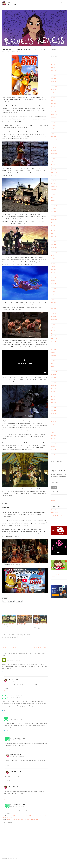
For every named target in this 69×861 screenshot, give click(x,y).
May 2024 (53, 131)
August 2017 (53, 355)
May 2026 (53, 64)
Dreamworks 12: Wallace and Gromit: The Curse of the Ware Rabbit (40, 625)
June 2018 (53, 327)
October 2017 (53, 349)
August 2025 (53, 89)
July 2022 (53, 191)
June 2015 (53, 427)
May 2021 (53, 230)
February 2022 (54, 205)
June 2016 (53, 393)
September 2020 (54, 252)
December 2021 (54, 211)
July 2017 (53, 357)
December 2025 (54, 78)
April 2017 (53, 366)
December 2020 (54, 244)
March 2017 (53, 369)
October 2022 (53, 183)
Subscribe (54, 487)
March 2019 (53, 302)
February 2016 (54, 405)
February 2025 (54, 106)
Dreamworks (27, 634)
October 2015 (53, 416)
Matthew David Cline (14, 695)
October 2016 (53, 382)
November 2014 (54, 446)
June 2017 (53, 360)
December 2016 (54, 377)
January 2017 (53, 374)
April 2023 (53, 167)
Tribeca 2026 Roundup (55, 512)
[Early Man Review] (24, 619)
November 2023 (54, 147)
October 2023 (53, 150)
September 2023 (54, 153)
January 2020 (53, 274)
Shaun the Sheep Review (8, 623)
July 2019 (53, 291)
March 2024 (53, 136)
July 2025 (53, 92)
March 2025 (53, 103)
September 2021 (54, 219)
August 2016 (53, 388)
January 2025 (53, 108)
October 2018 (53, 316)
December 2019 (54, 277)
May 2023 (53, 164)
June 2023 (53, 161)
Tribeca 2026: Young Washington (57, 515)
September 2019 (54, 286)
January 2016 (53, 407)
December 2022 (54, 178)
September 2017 (54, 352)
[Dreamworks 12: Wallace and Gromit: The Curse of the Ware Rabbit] (40, 619)
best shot (15, 632)
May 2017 (53, 363)
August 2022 (53, 189)
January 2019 (53, 308)
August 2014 (53, 454)
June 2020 (53, 261)
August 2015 (53, 421)
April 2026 (53, 67)
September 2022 (54, 186)
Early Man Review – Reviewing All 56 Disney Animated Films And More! (22, 819)
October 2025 (53, 84)
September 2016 (54, 385)
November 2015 (54, 413)
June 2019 (53, 294)
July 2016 (53, 391)
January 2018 (53, 341)
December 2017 (54, 344)
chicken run (19, 634)
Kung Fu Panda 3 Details (40, 647)
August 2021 (53, 222)
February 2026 (54, 72)
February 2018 (54, 338)
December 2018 (54, 310)
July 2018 (53, 324)
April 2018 (53, 333)
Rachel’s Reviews (56, 461)
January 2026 (53, 75)
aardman (9, 632)
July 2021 (53, 225)
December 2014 (54, 443)
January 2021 (53, 241)
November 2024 (54, 114)
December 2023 (54, 144)
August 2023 (53, 156)
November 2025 (54, 81)
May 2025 (53, 97)
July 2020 (53, 258)
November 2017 (54, 346)
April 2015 (53, 432)
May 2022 (53, 197)
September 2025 (54, 86)
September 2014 (54, 452)
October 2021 (53, 216)
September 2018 (54, 319)
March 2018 (53, 335)
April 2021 (53, 233)
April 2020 (53, 266)
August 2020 (53, 255)
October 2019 (53, 283)
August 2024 (53, 122)
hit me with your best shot (9, 637)
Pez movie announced (9, 647)
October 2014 (53, 449)
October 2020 (53, 250)
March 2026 (53, 70)
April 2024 (53, 133)
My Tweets (53, 500)
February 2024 (54, 139)
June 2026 (53, 61)
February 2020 (54, 272)
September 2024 (54, 120)
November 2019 (54, 280)
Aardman (4, 634)
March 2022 (53, 203)
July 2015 (53, 424)
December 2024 (54, 111)
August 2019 (53, 288)
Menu (65, 2)
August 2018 (53, 322)
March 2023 (53, 169)
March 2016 (53, 402)
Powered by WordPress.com (9, 858)
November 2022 (54, 180)
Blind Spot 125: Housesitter (56, 509)
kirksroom (11, 659)
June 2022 (53, 194)
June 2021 (53, 227)
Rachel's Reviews (13, 3)
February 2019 (54, 305)
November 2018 (54, 313)
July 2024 (53, 125)
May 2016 (53, 396)
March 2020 (53, 269)
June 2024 (53, 128)
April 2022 (53, 200)
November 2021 (54, 214)
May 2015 (53, 429)
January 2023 (53, 175)
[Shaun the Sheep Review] (9, 619)
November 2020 (54, 247)
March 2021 (53, 236)
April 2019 (53, 299)
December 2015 (54, 410)
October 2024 (53, 117)
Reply (3, 673)
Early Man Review (21, 623)
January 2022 (53, 208)
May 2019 (53, 297)
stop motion (21, 632)
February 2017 (54, 371)
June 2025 (53, 95)
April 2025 (53, 100)
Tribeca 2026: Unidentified (56, 520)
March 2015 (53, 435)
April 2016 (53, 399)
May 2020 (53, 263)
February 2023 (54, 172)
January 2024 (53, 142)
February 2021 (54, 239)
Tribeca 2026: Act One (55, 518)
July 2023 (53, 158)
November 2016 (54, 380)
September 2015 (54, 418)
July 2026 (53, 59)
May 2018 (53, 330)
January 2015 (53, 440)
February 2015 (54, 438)
